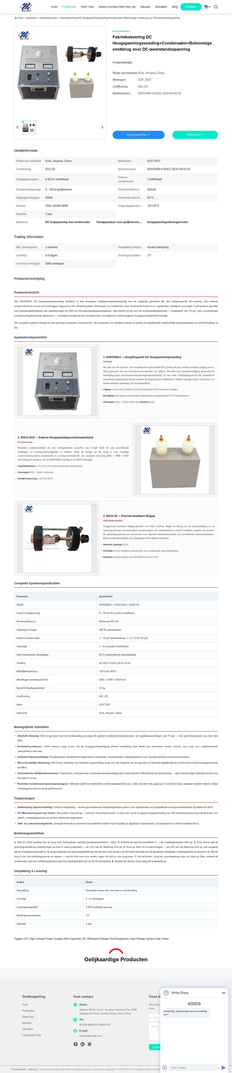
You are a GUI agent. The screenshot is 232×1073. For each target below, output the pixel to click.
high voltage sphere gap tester (149, 938)
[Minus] (223, 993)
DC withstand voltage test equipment (105, 938)
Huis (54, 6)
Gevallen (161, 6)
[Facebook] (75, 1045)
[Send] (223, 1067)
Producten (69, 6)
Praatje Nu (193, 134)
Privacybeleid (18, 1069)
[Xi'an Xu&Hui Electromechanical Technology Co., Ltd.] (26, 6)
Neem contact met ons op (117, 6)
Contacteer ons (31, 1035)
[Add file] (164, 1067)
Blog (175, 6)
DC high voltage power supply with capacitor (52, 938)
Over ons (87, 6)
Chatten (191, 6)
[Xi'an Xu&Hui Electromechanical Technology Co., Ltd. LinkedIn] (82, 1045)
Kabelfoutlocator (48, 17)
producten (31, 17)
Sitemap (32, 1069)
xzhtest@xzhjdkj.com (90, 1035)
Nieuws (145, 6)
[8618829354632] (89, 1045)
